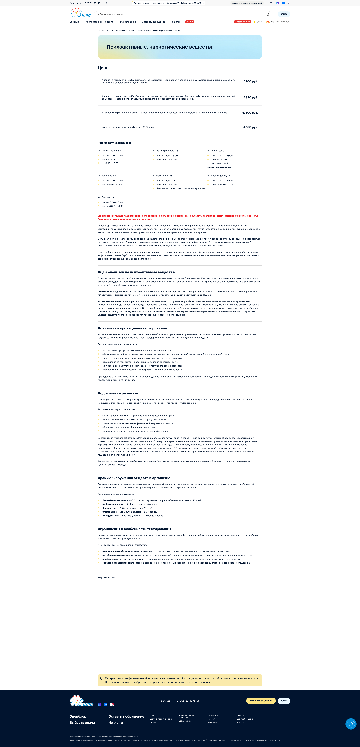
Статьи (153, 723)
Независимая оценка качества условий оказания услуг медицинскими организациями (104, 736)
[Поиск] (267, 14)
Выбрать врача (128, 22)
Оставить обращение (153, 22)
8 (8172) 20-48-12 (94, 3)
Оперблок (75, 22)
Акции (190, 22)
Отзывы (240, 715)
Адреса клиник (242, 22)
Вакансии (212, 723)
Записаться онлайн (261, 701)
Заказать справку (247, 3)
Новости (212, 719)
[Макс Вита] (277, 3)
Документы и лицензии (161, 719)
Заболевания (185, 721)
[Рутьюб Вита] (289, 3)
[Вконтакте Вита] (283, 3)
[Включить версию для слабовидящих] (270, 2)
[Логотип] (80, 12)
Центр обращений (245, 719)
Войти (284, 14)
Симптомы (213, 715)
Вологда (74, 3)
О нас (152, 715)
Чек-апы (175, 22)
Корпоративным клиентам (100, 22)
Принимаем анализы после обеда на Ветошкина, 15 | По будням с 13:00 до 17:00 (169, 3)
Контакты (241, 723)
